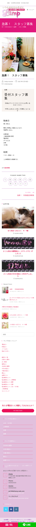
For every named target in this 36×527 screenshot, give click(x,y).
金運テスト (5, 375)
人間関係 (6, 427)
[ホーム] (2, 27)
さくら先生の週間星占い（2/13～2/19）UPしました (18, 252)
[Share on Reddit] (10, 184)
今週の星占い (5, 371)
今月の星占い (5, 368)
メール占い (5, 349)
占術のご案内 (5, 359)
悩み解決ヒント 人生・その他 (10, 386)
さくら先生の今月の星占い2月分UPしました (18, 275)
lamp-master (8, 81)
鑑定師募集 (7, 167)
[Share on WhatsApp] (25, 184)
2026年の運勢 (6, 366)
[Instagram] (16, 509)
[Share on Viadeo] (20, 184)
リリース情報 (27, 519)
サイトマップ (5, 391)
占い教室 (4, 362)
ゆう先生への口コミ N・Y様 (18, 231)
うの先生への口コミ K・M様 (18, 324)
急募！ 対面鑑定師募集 (17, 289)
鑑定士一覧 (5, 357)
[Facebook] (11, 509)
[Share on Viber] (25, 180)
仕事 (4, 430)
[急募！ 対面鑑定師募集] (5, 290)
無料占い (4, 364)
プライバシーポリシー (16, 519)
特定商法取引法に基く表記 (18, 521)
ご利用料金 (5, 389)
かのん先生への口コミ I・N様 (19, 315)
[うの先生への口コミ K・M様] (5, 325)
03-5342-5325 (18, 410)
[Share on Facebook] (10, 180)
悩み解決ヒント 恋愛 (7, 382)
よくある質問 (30, 521)
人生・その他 (7, 423)
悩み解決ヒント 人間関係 (9, 380)
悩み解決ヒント (6, 377)
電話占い (4, 344)
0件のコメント (20, 291)
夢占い (4, 373)
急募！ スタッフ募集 (20, 27)
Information (8, 84)
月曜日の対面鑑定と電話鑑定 (10, 307)
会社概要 (6, 519)
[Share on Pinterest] (15, 180)
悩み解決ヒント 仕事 (7, 384)
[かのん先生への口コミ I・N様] (5, 316)
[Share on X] (5, 180)
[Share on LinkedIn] (20, 180)
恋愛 (4, 434)
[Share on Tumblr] (15, 184)
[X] (6, 509)
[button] (17, 110)
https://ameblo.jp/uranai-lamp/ (19, 498)
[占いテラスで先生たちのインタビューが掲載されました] (5, 299)
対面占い (4, 347)
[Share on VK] (30, 180)
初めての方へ (5, 351)
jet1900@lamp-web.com (16, 493)
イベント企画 (5, 521)
